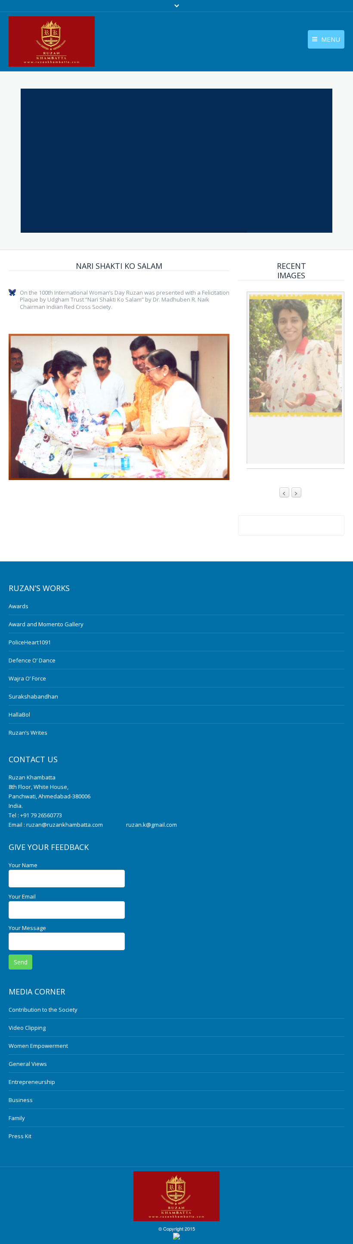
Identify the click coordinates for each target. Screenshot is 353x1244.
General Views (28, 1064)
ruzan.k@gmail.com (151, 824)
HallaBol (19, 714)
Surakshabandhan (33, 696)
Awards (18, 606)
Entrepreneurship (32, 1082)
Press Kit (20, 1136)
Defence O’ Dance (32, 660)
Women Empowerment (38, 1046)
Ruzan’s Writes (28, 732)
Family (17, 1118)
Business (21, 1100)
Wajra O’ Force (27, 678)
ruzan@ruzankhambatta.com (64, 824)
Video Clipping (27, 1028)
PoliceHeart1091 (30, 642)
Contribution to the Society (43, 1009)
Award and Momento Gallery (46, 624)
